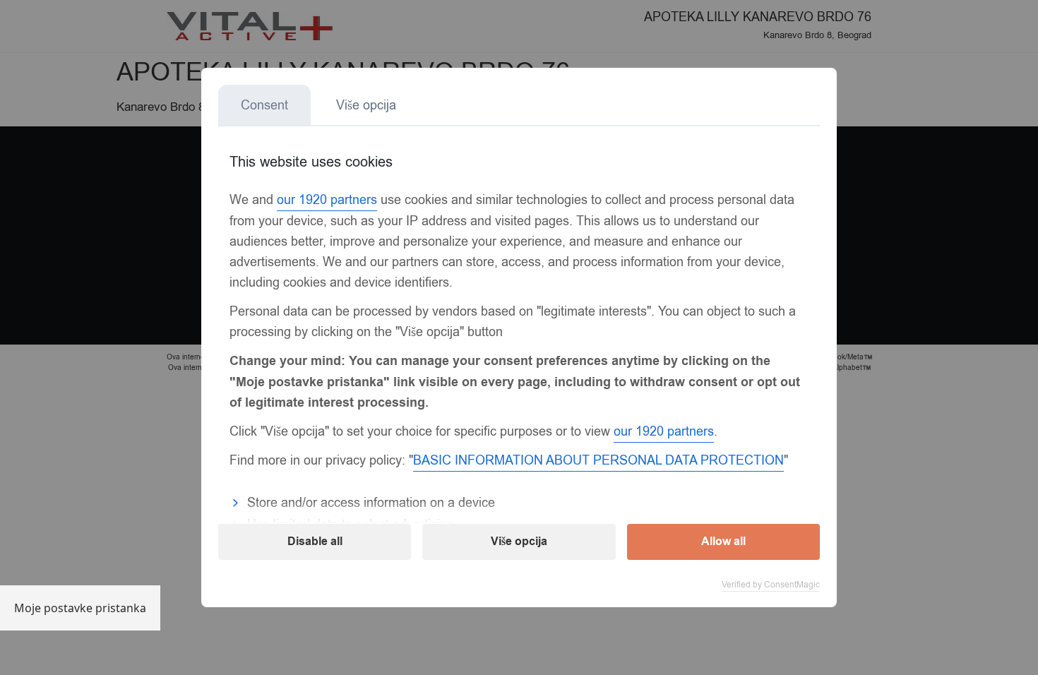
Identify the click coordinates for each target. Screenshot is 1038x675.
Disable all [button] (314, 541)
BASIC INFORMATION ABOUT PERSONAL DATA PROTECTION (598, 460)
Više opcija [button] (519, 541)
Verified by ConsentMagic (771, 585)
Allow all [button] (723, 541)
